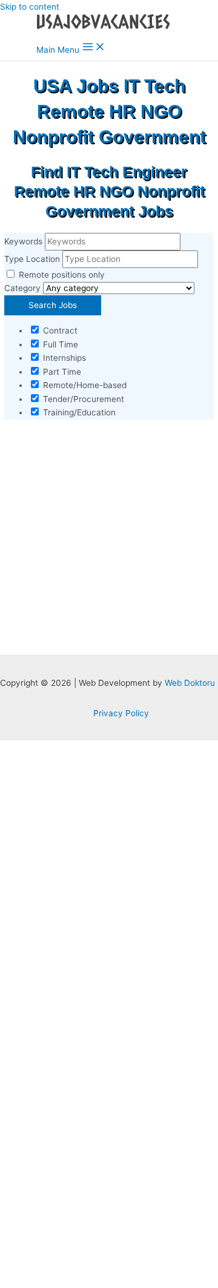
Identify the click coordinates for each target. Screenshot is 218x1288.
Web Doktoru (190, 683)
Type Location (32, 259)
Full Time (59, 344)
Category (22, 288)
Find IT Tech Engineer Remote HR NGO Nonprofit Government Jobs (109, 191)
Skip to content (29, 7)
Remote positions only (62, 275)
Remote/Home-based (84, 385)
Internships (63, 358)
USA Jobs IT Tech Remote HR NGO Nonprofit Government (109, 111)
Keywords (23, 241)
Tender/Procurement (82, 399)
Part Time (61, 372)
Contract (59, 330)
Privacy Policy (121, 713)
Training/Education (78, 412)
